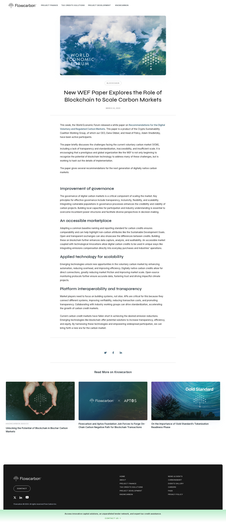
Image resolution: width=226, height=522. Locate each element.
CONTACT (22, 488)
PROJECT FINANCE (49, 5)
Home (122, 476)
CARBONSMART (175, 480)
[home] (24, 5)
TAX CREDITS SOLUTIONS (73, 5)
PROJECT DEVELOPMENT (99, 5)
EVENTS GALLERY (176, 484)
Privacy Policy (175, 494)
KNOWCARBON (122, 5)
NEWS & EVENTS (175, 476)
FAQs (170, 491)
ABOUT (123, 480)
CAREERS (172, 487)
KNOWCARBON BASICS (17, 423)
